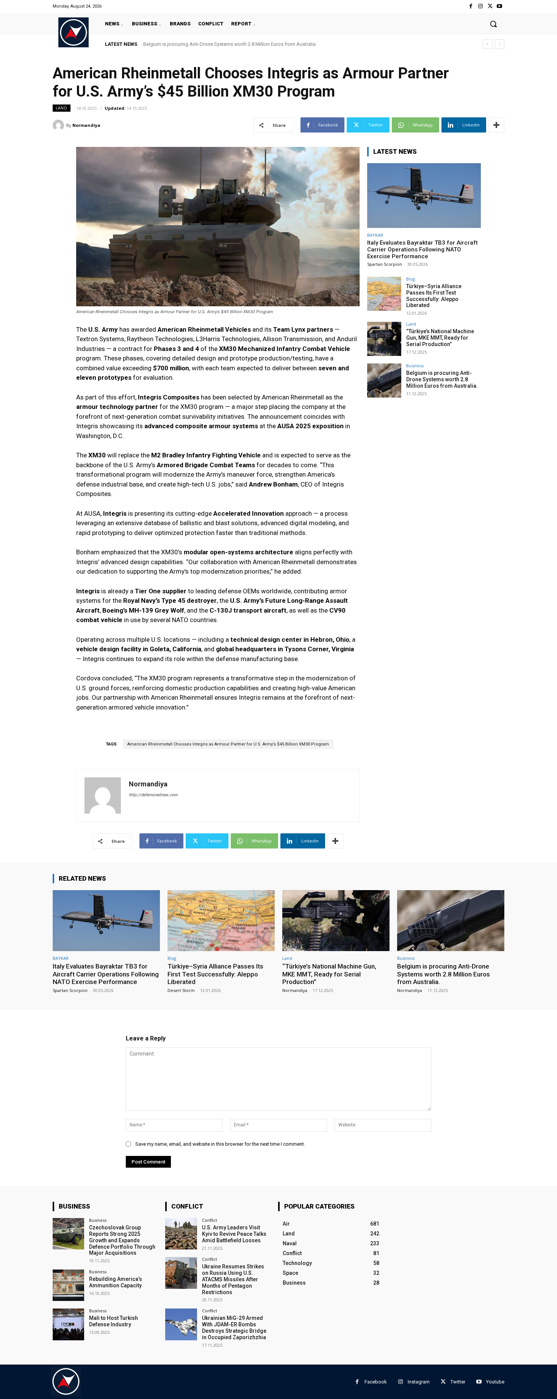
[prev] (487, 44)
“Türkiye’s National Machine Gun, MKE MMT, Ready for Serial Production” (440, 337)
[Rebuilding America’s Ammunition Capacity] (68, 1285)
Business (415, 365)
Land (61, 108)
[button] (493, 24)
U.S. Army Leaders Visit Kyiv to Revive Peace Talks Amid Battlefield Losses (234, 1233)
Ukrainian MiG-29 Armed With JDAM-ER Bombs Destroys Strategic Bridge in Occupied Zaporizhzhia (234, 1327)
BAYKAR (375, 235)
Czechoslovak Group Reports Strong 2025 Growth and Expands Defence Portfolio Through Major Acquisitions (122, 1240)
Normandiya (86, 125)
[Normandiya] (59, 125)
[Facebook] (471, 6)
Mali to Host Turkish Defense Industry (113, 1321)
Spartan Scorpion (384, 264)
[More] (496, 125)
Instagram (419, 1382)
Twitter (458, 1382)
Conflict (209, 1220)
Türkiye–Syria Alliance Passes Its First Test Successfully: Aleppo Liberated (434, 295)
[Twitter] (490, 6)
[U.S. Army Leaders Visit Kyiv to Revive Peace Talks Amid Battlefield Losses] (181, 1233)
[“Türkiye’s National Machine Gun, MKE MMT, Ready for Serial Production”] (384, 339)
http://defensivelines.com (153, 794)
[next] (499, 44)
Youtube (495, 1382)
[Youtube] (499, 6)
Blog (410, 279)
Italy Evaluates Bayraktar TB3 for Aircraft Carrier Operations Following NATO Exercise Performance (422, 249)
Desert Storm (181, 990)
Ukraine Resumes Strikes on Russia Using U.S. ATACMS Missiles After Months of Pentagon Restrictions (233, 1279)
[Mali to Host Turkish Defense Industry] (68, 1324)
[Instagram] (480, 6)
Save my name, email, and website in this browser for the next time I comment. (220, 1144)
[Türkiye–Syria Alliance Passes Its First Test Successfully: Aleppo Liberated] (384, 294)
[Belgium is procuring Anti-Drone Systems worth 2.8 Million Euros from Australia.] (384, 380)
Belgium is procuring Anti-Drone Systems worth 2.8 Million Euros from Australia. (229, 44)
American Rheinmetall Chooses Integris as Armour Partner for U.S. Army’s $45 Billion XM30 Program (228, 744)
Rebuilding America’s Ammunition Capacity (115, 1282)
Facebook (376, 1382)
